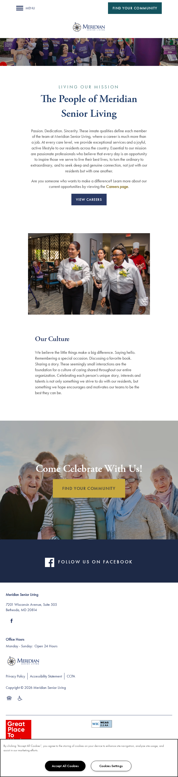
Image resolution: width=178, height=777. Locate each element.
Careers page (117, 186)
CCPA (71, 676)
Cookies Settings (111, 766)
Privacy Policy (15, 676)
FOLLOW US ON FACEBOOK (95, 562)
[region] (89, 758)
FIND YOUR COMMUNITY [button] (89, 488)
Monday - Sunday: (19, 646)
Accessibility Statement (46, 676)
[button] (135, 8)
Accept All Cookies (65, 766)
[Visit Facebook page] (11, 621)
